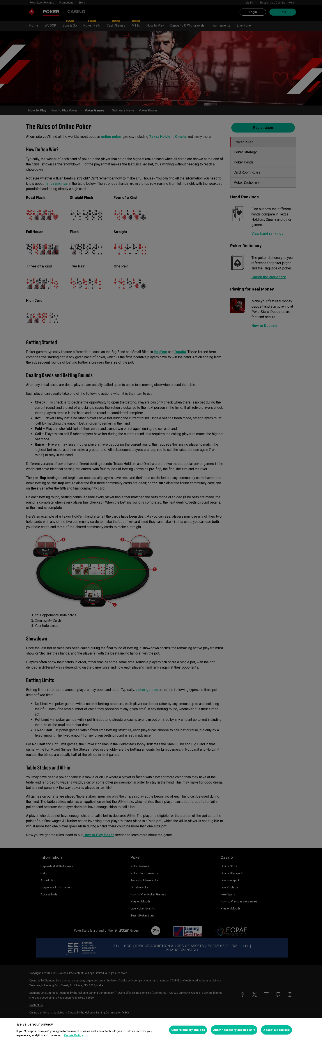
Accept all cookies (276, 1029)
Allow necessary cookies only (234, 1029)
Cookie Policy (73, 1035)
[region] (161, 1030)
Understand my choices (188, 1029)
